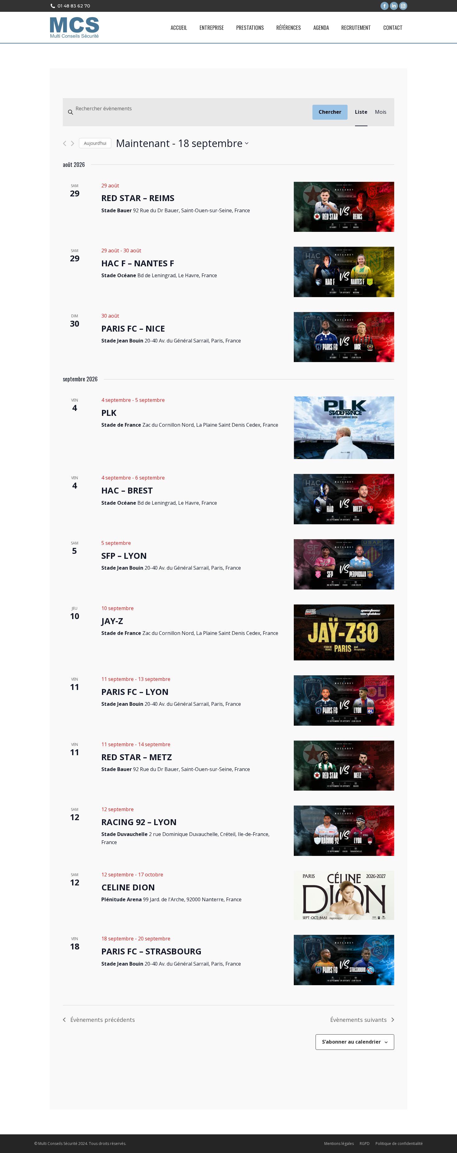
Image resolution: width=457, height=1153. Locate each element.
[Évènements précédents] (64, 143)
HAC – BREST (127, 490)
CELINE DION (128, 887)
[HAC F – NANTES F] (344, 272)
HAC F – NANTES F (137, 263)
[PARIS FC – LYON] (344, 700)
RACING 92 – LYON (139, 822)
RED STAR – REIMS (137, 198)
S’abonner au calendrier (351, 1041)
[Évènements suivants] (72, 143)
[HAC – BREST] (344, 499)
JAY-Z (112, 621)
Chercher (330, 111)
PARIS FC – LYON (134, 691)
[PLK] (344, 427)
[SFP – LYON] (344, 564)
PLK (109, 412)
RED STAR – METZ (136, 757)
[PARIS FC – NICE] (344, 337)
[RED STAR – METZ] (344, 766)
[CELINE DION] (344, 895)
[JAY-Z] (344, 632)
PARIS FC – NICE (133, 328)
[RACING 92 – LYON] (344, 831)
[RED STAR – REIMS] (344, 207)
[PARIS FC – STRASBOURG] (344, 960)
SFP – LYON (124, 555)
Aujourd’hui (95, 143)
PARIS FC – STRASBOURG (151, 951)
